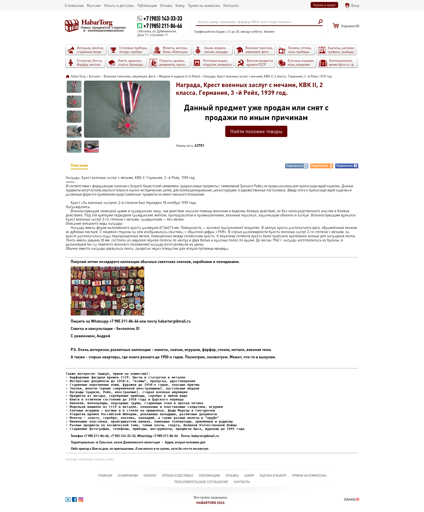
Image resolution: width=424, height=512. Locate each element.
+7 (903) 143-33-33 (162, 18)
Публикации (209, 475)
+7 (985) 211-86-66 (162, 25)
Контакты (242, 482)
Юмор (249, 475)
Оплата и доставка (177, 475)
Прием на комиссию (309, 475)
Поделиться (294, 165)
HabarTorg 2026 (210, 502)
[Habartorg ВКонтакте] (68, 499)
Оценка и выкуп (324, 5)
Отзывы (232, 475)
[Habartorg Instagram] (80, 499)
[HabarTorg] (95, 25)
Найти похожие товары (256, 131)
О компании (128, 475)
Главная (105, 475)
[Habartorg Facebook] (74, 499)
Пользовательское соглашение (201, 482)
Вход (355, 5)
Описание (79, 165)
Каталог (150, 475)
